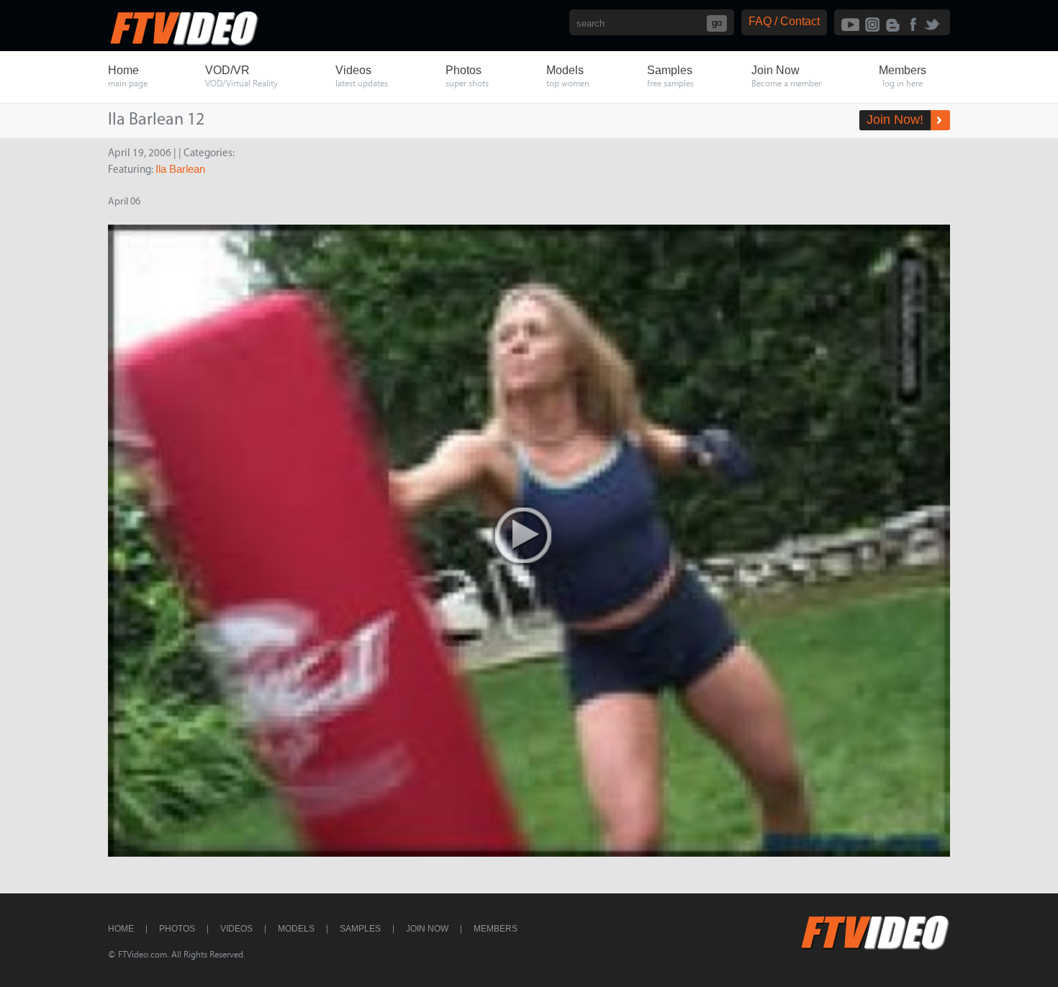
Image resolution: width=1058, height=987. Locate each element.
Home (121, 929)
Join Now (427, 929)
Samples (360, 929)
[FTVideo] (183, 43)
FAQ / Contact (784, 21)
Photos (177, 929)
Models (296, 929)
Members (495, 929)
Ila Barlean (180, 169)
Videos (236, 929)
